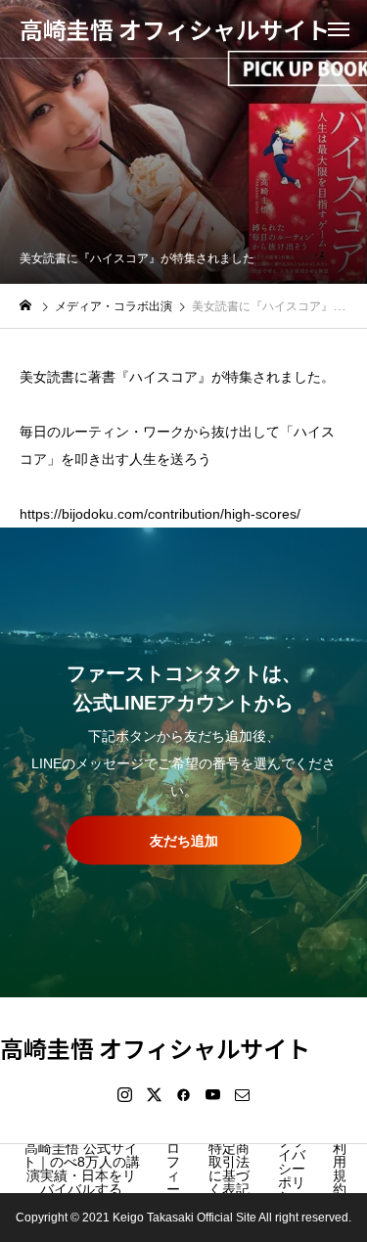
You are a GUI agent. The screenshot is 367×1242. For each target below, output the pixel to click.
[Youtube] (213, 1094)
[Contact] (242, 1094)
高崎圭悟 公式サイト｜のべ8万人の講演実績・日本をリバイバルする (81, 1168)
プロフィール (173, 1169)
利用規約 (339, 1168)
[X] (154, 1094)
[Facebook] (184, 1094)
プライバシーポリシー (291, 1168)
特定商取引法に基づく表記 (229, 1168)
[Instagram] (125, 1094)
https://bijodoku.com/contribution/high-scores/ (160, 514)
